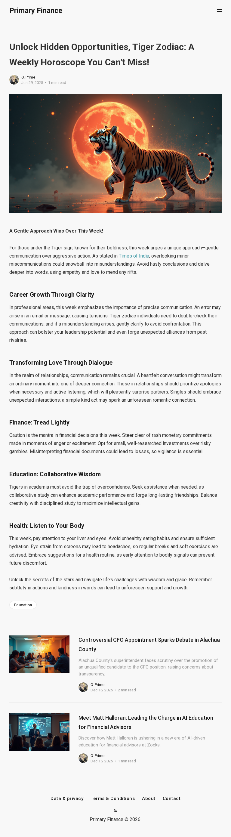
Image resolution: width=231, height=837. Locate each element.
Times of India (134, 256)
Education (23, 605)
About (149, 798)
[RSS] (115, 811)
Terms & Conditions (113, 798)
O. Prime (28, 77)
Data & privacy (67, 798)
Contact (172, 798)
